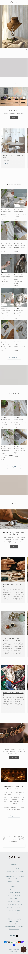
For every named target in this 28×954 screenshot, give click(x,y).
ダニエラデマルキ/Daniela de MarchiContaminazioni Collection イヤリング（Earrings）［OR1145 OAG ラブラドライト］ (7, 452)
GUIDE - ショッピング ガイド (14, 907)
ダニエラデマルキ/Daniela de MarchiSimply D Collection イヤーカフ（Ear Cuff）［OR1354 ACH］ (7, 421)
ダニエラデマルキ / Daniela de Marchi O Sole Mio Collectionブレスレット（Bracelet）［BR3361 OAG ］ (7, 278)
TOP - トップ (14, 886)
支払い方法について (14, 921)
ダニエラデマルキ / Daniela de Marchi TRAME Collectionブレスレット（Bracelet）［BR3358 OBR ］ (20, 345)
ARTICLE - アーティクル (14, 901)
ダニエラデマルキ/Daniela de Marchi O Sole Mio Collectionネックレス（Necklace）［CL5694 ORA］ (7, 345)
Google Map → (14, 815)
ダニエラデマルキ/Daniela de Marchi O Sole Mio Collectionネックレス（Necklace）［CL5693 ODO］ (20, 245)
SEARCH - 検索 (14, 914)
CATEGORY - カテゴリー (14, 892)
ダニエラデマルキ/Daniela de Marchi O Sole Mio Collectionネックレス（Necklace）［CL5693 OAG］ (7, 213)
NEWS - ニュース (14, 898)
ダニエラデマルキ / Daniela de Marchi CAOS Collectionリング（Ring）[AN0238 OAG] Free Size (20, 213)
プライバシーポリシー (14, 929)
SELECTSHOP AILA (14, 949)
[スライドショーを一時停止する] (26, 49)
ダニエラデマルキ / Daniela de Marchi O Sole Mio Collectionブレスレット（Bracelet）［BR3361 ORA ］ (7, 245)
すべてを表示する (14, 357)
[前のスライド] (10, 49)
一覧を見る (14, 757)
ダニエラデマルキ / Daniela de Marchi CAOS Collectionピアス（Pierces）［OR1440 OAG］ (5, 312)
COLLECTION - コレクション (14, 895)
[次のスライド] (17, 49)
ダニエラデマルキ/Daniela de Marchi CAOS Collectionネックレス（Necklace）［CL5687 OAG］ (20, 312)
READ (14, 117)
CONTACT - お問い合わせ (14, 910)
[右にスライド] (17, 170)
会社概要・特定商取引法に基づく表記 (14, 926)
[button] (2, 2)
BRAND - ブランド (14, 889)
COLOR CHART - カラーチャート (14, 904)
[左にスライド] (10, 170)
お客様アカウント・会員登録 (14, 919)
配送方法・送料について (14, 924)
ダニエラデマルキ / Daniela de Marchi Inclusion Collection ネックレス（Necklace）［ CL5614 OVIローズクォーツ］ (20, 279)
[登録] (23, 845)
